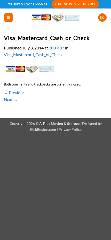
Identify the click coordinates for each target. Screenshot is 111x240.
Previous (14, 92)
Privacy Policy (70, 129)
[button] (8, 17)
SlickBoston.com (42, 129)
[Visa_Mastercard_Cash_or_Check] (30, 68)
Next (11, 99)
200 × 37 (56, 47)
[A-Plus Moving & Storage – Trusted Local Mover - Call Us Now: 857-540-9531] (56, 17)
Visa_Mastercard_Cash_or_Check (33, 54)
